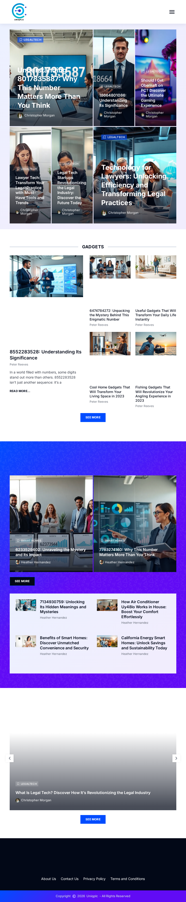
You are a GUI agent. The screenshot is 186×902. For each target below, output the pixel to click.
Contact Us (69, 879)
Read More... (20, 391)
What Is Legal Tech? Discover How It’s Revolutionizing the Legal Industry (83, 792)
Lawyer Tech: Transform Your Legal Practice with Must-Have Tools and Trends (30, 190)
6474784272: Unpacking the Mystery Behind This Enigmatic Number (110, 314)
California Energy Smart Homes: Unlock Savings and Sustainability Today (144, 642)
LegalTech (32, 40)
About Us (48, 879)
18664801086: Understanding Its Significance (113, 100)
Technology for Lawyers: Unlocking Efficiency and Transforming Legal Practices (134, 185)
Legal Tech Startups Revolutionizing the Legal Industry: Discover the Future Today (71, 187)
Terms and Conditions (127, 879)
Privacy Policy (94, 879)
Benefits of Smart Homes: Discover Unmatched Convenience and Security (64, 642)
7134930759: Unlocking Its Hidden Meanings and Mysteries (63, 606)
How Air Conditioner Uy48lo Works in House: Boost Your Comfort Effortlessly (143, 609)
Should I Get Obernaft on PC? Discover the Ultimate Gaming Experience (153, 93)
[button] (172, 11)
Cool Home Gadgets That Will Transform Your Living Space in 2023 (110, 391)
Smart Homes (31, 540)
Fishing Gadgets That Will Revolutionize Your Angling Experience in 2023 (154, 393)
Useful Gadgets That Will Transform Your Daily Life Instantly (155, 314)
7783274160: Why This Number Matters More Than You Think (128, 552)
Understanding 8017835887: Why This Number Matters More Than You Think (48, 87)
